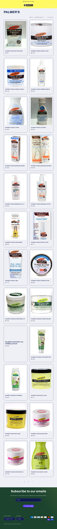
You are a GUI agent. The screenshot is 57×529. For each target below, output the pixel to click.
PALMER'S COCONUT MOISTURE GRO (41, 318)
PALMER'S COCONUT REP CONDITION (41, 357)
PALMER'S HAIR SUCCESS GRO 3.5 (14, 472)
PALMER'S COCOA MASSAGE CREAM (14, 165)
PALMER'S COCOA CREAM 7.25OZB (14, 89)
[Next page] (32, 481)
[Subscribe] (40, 500)
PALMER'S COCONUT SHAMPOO (13, 395)
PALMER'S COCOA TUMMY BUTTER (40, 280)
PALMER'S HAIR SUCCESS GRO (39, 433)
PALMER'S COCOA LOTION (12, 127)
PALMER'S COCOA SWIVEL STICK (39, 242)
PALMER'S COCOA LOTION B (38, 127)
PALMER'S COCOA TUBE (11, 280)
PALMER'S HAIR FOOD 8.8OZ (12, 433)
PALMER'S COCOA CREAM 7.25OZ (40, 51)
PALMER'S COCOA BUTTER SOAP (14, 51)
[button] (3, 5)
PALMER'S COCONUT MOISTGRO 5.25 (15, 318)
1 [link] (24, 481)
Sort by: (31, 17)
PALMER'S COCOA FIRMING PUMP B (40, 89)
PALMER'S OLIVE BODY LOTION (39, 472)
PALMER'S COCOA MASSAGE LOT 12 (14, 204)
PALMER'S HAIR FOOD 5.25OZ (39, 395)
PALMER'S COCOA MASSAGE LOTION (40, 204)
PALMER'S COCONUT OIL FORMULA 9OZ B (14, 342)
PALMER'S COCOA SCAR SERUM (13, 242)
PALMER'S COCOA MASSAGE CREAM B (41, 165)
